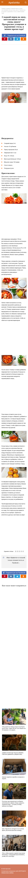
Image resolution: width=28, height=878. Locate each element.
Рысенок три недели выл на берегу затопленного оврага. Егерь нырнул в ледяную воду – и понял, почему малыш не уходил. (13, 804)
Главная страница (5, 8)
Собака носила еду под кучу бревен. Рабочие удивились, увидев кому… (13, 753)
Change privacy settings (7, 872)
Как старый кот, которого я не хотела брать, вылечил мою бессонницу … (13, 829)
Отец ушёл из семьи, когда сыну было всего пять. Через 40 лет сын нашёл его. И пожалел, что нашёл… (14, 728)
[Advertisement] (14, 61)
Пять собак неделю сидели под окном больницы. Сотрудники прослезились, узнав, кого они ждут (13, 854)
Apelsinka (14, 2)
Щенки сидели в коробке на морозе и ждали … (13, 777)
